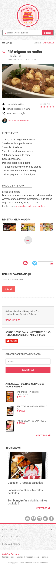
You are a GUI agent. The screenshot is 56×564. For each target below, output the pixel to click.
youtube (27, 518)
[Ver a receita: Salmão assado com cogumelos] (28, 227)
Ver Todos (41, 435)
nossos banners (32, 557)
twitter (45, 518)
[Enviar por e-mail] (25, 263)
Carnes (33, 59)
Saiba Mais (11, 319)
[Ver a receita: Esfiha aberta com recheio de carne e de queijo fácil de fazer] (9, 227)
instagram (39, 518)
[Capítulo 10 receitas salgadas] (28, 465)
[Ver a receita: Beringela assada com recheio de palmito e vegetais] (47, 227)
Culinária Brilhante (28, 15)
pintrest (33, 518)
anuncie (20, 557)
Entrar (37, 42)
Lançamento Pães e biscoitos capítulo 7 (25, 491)
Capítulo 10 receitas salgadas (25, 482)
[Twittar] (34, 263)
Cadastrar (48, 42)
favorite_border (4, 52)
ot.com (31, 206)
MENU (7, 43)
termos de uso (8, 557)
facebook (51, 518)
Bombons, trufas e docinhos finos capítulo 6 (27, 502)
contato (45, 557)
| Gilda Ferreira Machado (18, 120)
